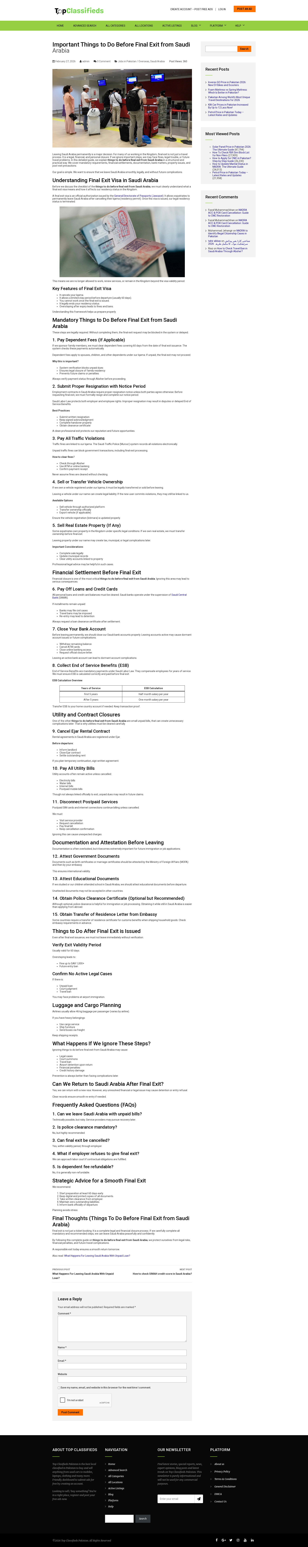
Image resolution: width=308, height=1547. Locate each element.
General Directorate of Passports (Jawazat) (138, 195)
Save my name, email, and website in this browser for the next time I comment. (106, 1387)
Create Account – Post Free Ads (191, 9)
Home (60, 25)
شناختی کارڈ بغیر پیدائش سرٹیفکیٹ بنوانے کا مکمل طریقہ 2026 (229, 242)
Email (62, 1360)
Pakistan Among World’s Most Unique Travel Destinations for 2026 (229, 98)
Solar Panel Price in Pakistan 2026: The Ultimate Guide (231, 148)
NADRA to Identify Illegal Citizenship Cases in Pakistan (228, 233)
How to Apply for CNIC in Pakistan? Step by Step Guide (231, 159)
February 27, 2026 (65, 61)
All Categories (115, 25)
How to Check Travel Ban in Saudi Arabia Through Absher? (227, 250)
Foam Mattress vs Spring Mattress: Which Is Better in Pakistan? (227, 91)
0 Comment (104, 61)
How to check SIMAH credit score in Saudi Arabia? (162, 1271)
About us (219, 1464)
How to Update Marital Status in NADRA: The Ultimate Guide (230, 165)
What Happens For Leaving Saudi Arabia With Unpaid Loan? (97, 1255)
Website (62, 1374)
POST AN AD (244, 8)
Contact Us (220, 1501)
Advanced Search (84, 25)
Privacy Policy (222, 1471)
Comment (64, 1313)
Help (238, 25)
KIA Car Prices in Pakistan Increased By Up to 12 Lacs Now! (228, 106)
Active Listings (172, 25)
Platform (216, 25)
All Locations (144, 25)
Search (143, 1518)
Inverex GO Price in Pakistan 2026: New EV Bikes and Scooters (227, 83)
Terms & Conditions (225, 1479)
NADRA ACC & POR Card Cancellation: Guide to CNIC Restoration (228, 212)
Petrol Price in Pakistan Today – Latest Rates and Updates (226, 113)
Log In (222, 9)
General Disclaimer (225, 1486)
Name (62, 1347)
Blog (194, 25)
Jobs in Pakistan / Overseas (133, 61)
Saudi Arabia (157, 61)
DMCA (218, 1494)
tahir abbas (214, 241)
